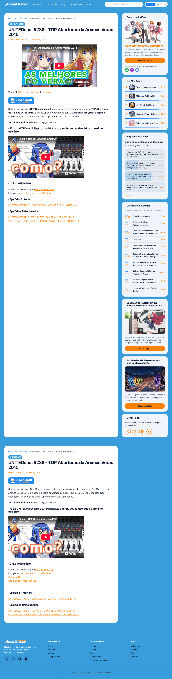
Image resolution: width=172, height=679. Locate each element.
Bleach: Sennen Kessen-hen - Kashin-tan (146, 87)
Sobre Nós (135, 646)
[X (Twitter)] (128, 432)
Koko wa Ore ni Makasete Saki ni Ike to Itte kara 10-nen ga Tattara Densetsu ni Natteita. (145, 255)
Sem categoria (21, 19)
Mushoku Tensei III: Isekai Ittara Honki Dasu (147, 114)
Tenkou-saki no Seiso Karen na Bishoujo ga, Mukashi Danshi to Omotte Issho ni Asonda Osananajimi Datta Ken (144, 247)
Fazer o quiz (144, 348)
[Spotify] (127, 70)
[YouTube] (149, 432)
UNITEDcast (52, 4)
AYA (133, 653)
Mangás (93, 649)
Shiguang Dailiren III (145, 96)
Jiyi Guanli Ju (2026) (145, 105)
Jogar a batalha (145, 406)
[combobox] (121, 4)
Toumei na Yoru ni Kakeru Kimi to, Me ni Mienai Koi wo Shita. (145, 232)
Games (93, 653)
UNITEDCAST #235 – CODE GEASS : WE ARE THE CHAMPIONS (42, 205)
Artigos (51, 653)
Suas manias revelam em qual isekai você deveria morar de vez (144, 304)
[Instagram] (135, 432)
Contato (134, 656)
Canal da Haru (15, 577)
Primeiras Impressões (99, 660)
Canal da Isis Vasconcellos (22, 580)
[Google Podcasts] (137, 70)
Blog (63, 4)
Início (10, 19)
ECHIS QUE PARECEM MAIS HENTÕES (144, 46)
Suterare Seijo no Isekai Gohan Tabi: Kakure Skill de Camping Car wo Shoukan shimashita (144, 281)
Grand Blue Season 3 (141, 216)
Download (47, 92)
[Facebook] (142, 432)
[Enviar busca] (140, 4)
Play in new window (29, 92)
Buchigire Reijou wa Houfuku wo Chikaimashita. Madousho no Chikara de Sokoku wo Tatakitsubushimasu (145, 264)
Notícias (37, 4)
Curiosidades (95, 656)
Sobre (88, 4)
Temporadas (76, 4)
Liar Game (137, 239)
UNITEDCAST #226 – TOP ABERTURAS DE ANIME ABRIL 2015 (41, 217)
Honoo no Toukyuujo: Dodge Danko (145, 289)
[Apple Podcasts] (132, 70)
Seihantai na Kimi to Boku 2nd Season (147, 123)
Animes (93, 646)
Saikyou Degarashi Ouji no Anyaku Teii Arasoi (144, 272)
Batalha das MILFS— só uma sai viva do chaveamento (143, 361)
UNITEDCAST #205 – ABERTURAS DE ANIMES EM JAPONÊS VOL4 (43, 221)
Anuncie (134, 649)
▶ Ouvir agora (145, 60)
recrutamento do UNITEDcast (36, 193)
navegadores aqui (44, 189)
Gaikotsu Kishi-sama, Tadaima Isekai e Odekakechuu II (142, 224)
